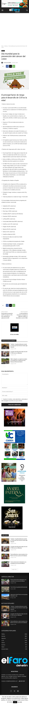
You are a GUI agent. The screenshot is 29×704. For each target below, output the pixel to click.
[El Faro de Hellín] (2, 62)
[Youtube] (18, 691)
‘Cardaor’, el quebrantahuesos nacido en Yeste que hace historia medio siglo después (18, 346)
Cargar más (14, 569)
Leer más (19, 702)
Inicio (2, 46)
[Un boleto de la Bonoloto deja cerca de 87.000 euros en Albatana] (5, 354)
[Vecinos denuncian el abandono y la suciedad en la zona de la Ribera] (5, 564)
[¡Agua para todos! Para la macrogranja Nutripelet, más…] (5, 596)
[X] (10, 66)
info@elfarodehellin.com (11, 681)
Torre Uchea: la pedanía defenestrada (18, 587)
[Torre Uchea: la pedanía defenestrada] (5, 589)
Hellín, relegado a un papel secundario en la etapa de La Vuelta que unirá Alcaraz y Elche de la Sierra (18, 360)
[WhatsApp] (13, 66)
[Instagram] (14, 691)
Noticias (6, 46)
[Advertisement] (14, 28)
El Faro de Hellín (7, 62)
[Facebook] (7, 66)
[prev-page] (2, 366)
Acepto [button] (15, 702)
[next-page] (4, 366)
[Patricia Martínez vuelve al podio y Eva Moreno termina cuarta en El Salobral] (5, 556)
